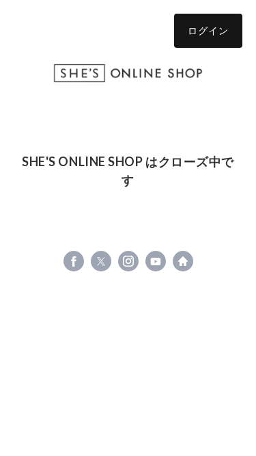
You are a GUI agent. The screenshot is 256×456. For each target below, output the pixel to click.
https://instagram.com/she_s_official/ (128, 261)
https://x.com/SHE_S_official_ (101, 261)
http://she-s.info (183, 261)
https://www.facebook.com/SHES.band (73, 261)
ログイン (208, 30)
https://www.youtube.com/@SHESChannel (155, 261)
